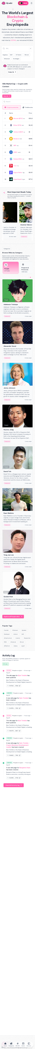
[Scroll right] (30, 220)
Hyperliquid (18, 179)
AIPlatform (7, 646)
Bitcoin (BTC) (18, 118)
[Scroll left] (4, 220)
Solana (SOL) (18, 159)
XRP (15, 145)
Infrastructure (8, 638)
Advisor (16, 634)
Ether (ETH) (17, 125)
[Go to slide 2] (30, 277)
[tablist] (17, 107)
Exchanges (16, 59)
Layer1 (23, 646)
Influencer (13, 642)
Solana (15, 646)
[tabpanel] (17, 147)
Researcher (27, 638)
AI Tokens (18, 55)
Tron (15, 166)
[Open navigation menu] (31, 3)
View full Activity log (12, 785)
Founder (6, 630)
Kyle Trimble (22, 675)
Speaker (24, 630)
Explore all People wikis (12, 616)
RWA (5, 642)
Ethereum (7, 59)
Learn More (12, 72)
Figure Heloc (18, 172)
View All (6, 96)
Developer (7, 634)
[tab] (11, 107)
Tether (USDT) (18, 132)
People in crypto (17, 670)
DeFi (11, 55)
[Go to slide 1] (28, 277)
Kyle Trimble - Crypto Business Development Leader (18, 745)
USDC (15, 152)
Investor (18, 638)
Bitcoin (27, 55)
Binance (16, 139)
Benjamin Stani (24, 768)
